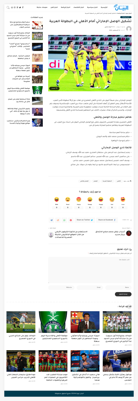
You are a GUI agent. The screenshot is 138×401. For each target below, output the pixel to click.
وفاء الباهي (108, 27)
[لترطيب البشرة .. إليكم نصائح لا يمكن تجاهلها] (37, 58)
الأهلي (118, 181)
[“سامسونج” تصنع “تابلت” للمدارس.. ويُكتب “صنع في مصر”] (37, 47)
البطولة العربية (107, 181)
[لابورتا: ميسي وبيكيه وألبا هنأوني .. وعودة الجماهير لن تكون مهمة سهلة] (37, 68)
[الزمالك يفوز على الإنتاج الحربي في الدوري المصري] (20, 322)
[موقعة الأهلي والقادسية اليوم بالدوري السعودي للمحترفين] (37, 90)
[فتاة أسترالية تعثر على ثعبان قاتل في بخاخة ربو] (37, 101)
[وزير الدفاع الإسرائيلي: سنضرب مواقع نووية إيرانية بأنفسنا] (37, 123)
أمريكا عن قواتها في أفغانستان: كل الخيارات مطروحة (21, 79)
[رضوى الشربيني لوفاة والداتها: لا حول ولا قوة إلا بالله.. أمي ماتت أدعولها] (37, 112)
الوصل (95, 181)
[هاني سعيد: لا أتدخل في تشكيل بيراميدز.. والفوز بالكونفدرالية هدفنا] (85, 361)
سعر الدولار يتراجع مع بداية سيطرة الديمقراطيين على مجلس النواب (20, 24)
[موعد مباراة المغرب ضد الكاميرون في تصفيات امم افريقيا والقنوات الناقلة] (53, 361)
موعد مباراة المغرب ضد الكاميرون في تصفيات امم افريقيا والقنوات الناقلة (55, 377)
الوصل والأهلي (84, 181)
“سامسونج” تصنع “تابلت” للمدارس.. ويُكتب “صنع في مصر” (19, 46)
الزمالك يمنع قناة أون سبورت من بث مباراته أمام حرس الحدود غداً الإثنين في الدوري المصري (18, 35)
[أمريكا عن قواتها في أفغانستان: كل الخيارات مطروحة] (37, 79)
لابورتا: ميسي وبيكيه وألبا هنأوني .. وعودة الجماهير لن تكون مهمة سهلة (19, 68)
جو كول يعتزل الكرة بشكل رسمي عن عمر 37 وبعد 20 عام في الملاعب (117, 377)
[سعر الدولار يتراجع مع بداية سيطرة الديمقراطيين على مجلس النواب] (37, 25)
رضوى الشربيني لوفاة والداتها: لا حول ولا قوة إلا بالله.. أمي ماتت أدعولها (18, 111)
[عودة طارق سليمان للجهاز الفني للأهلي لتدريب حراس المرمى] (20, 361)
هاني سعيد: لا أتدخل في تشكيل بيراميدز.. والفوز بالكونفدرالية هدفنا (86, 377)
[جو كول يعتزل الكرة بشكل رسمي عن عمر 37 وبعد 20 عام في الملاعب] (117, 361)
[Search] (8, 7)
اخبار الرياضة (125, 17)
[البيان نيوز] (121, 7)
